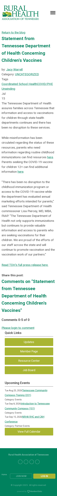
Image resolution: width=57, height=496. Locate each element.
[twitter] (20, 462)
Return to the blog (13, 32)
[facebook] (26, 462)
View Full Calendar (29, 431)
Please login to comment (18, 328)
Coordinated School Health (19, 84)
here (50, 157)
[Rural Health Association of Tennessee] (20, 13)
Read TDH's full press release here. (25, 265)
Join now (21, 476)
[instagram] (37, 462)
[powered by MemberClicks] (28, 491)
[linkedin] (31, 462)
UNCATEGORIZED (27, 74)
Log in (44, 476)
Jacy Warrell (14, 69)
